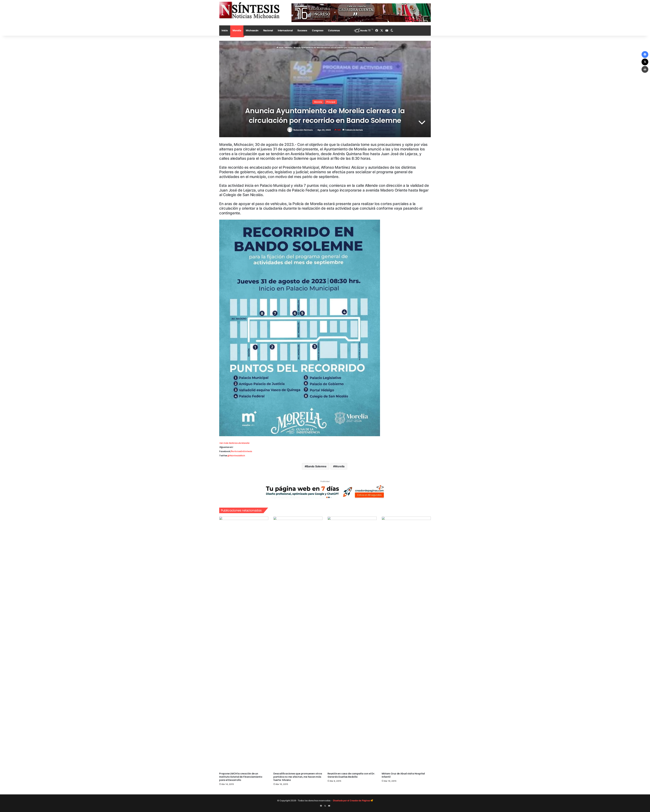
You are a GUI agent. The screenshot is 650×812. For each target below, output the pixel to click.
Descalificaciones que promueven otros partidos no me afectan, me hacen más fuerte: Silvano (297, 777)
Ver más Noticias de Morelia (234, 443)
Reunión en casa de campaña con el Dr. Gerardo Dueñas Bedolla (351, 775)
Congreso (317, 30)
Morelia (237, 30)
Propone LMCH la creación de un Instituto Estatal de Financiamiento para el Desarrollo (240, 777)
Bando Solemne (316, 466)
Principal (330, 102)
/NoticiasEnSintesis (241, 451)
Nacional (268, 30)
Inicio (225, 30)
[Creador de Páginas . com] (325, 491)
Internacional (285, 30)
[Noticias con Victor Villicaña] (249, 10)
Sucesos (302, 30)
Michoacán (252, 30)
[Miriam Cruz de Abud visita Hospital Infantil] (406, 643)
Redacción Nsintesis (303, 130)
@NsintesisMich (236, 455)
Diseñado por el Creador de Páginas (352, 800)
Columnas (334, 30)
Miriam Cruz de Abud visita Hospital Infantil (403, 775)
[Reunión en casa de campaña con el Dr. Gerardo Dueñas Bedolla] (352, 643)
